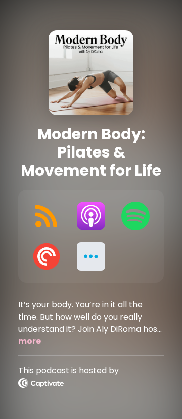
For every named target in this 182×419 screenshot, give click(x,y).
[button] (91, 256)
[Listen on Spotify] (135, 216)
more (29, 341)
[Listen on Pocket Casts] (46, 256)
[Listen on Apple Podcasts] (91, 216)
